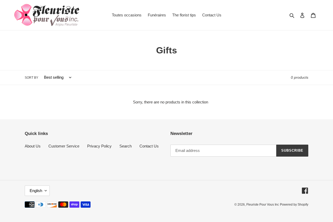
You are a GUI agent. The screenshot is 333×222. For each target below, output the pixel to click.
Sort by (31, 77)
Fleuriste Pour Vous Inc (262, 204)
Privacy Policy (99, 146)
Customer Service (63, 146)
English (36, 190)
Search (125, 146)
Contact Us (149, 146)
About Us (33, 146)
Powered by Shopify (294, 204)
